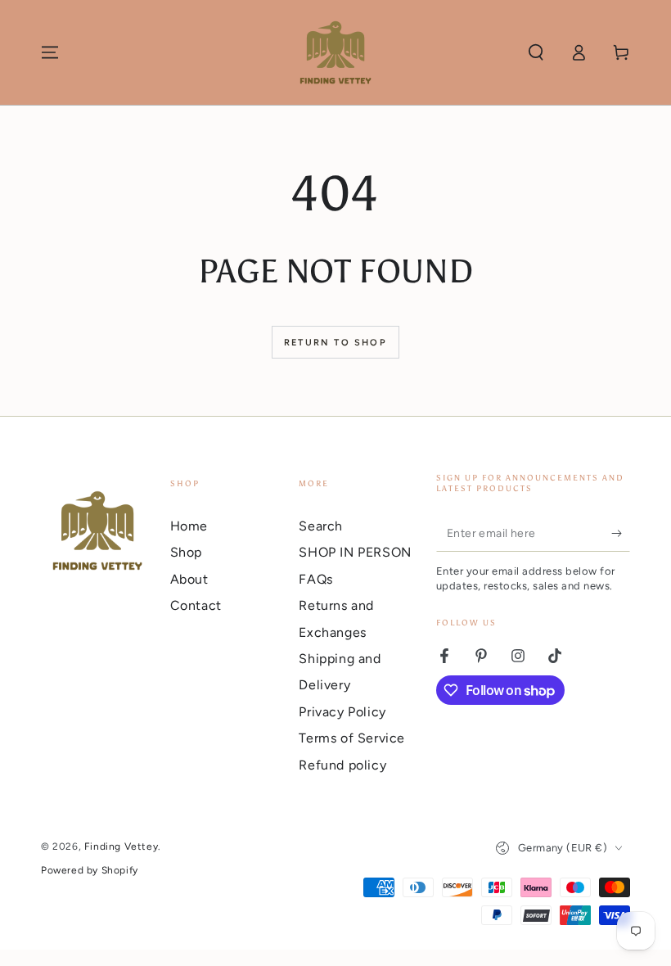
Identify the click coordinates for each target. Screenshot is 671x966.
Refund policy (342, 765)
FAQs (315, 579)
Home (189, 526)
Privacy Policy (342, 712)
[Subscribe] (620, 533)
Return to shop (335, 342)
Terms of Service (352, 738)
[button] (536, 52)
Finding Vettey (121, 846)
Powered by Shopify (89, 870)
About (189, 579)
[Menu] (50, 52)
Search (321, 526)
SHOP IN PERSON (355, 552)
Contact (196, 605)
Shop (186, 552)
